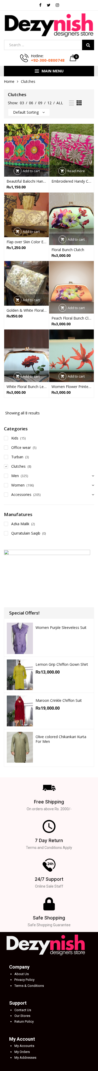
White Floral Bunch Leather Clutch (27, 386)
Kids (14, 438)
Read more (76, 171)
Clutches (18, 466)
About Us (21, 974)
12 (49, 102)
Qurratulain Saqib (25, 533)
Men (15, 475)
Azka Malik (20, 523)
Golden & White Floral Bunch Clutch (27, 310)
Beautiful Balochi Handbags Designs (27, 181)
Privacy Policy (24, 980)
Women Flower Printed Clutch (71, 386)
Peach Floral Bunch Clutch (71, 318)
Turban (17, 456)
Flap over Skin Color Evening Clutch (27, 241)
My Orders (22, 1052)
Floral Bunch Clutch (67, 249)
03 (22, 102)
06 (31, 102)
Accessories (21, 494)
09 (40, 102)
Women (18, 485)
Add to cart (31, 171)
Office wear (21, 447)
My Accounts (24, 1046)
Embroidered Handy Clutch (71, 181)
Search (88, 45)
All (59, 102)
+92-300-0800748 (48, 60)
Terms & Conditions (29, 986)
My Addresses (25, 1058)
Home (9, 81)
